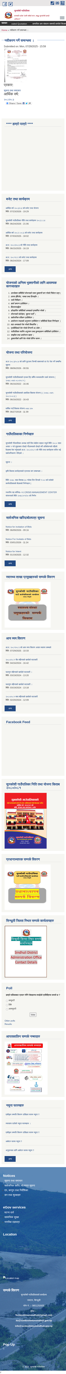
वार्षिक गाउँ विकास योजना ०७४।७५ (19, 408)
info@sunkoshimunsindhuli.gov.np (33, 1326)
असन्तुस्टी (12, 1008)
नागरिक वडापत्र (12, 1222)
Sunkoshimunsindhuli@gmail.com (33, 1315)
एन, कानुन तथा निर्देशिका (16, 1190)
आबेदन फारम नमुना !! (14, 1141)
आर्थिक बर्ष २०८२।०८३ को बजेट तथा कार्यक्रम (24, 232)
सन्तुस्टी (12, 1000)
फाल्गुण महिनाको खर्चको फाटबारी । (19, 684)
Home (4, 30)
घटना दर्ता (9, 1212)
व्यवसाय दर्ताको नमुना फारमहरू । (18, 1123)
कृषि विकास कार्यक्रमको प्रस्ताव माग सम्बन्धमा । (24, 471)
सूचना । (9, 462)
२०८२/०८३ (9, 99)
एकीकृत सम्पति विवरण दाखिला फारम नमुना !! (22, 1114)
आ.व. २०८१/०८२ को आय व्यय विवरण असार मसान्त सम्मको (28, 647)
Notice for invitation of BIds (19, 527)
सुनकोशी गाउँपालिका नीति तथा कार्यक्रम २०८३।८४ (25, 220)
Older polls (10, 1020)
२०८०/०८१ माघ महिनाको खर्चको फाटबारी (22, 696)
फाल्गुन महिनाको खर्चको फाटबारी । (19, 672)
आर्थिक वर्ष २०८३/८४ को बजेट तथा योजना (22, 208)
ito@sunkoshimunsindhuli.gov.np (34, 1320)
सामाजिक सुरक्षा (11, 1217)
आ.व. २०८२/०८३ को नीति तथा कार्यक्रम (21, 245)
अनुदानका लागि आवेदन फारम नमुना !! (20, 1150)
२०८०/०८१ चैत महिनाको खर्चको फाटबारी (21, 659)
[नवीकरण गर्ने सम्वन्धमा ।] (16, 65)
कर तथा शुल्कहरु (12, 1195)
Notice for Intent (13, 551)
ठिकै (10, 1004)
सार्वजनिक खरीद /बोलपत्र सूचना (19, 1185)
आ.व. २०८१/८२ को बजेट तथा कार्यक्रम (21, 257)
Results (8, 1024)
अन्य (10, 269)
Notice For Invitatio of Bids (18, 539)
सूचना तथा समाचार (12, 90)
